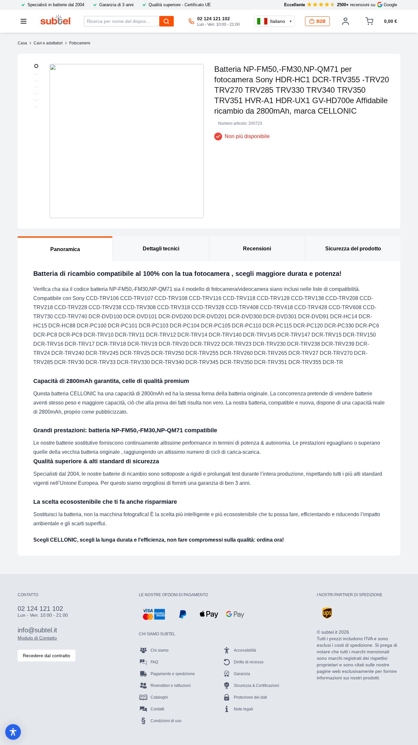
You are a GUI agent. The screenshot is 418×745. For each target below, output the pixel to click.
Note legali (243, 709)
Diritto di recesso (249, 662)
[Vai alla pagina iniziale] (55, 19)
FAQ (154, 662)
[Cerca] (166, 21)
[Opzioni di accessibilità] (13, 732)
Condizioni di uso (166, 721)
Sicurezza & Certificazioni (256, 685)
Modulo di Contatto (37, 638)
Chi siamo (160, 650)
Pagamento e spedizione (173, 674)
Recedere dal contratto (46, 655)
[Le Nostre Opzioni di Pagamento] (154, 614)
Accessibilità (245, 650)
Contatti (157, 709)
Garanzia (242, 674)
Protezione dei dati (250, 697)
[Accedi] (345, 21)
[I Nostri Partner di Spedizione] (327, 613)
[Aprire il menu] (25, 21)
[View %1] (36, 66)
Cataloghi (159, 697)
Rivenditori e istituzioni (171, 685)
